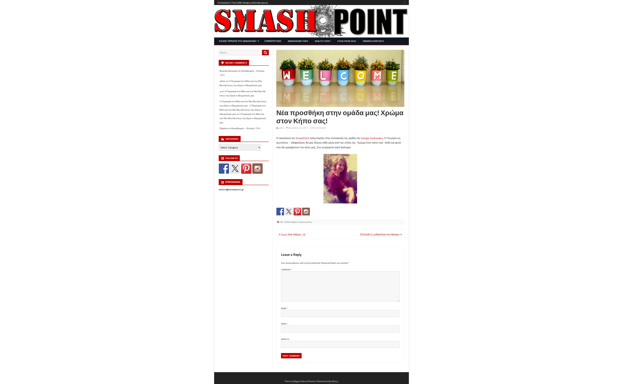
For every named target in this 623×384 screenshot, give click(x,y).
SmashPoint (302, 138)
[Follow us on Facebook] (280, 211)
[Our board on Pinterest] (297, 211)
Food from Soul (346, 41)
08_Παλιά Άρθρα (288, 222)
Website (285, 339)
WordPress (333, 381)
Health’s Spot (323, 41)
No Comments (319, 127)
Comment (286, 269)
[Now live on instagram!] (306, 211)
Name (284, 308)
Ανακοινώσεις (305, 222)
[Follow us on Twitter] (289, 211)
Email (284, 323)
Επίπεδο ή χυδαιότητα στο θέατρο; (380, 234)
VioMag (294, 381)
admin (281, 127)
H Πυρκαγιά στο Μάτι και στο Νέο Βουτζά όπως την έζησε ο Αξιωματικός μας (243, 118)
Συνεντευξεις (272, 41)
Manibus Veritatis (373, 41)
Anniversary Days (298, 41)
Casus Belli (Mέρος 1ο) (292, 234)
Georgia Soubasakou (372, 138)
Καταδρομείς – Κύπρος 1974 (245, 128)
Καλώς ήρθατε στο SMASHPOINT (238, 41)
